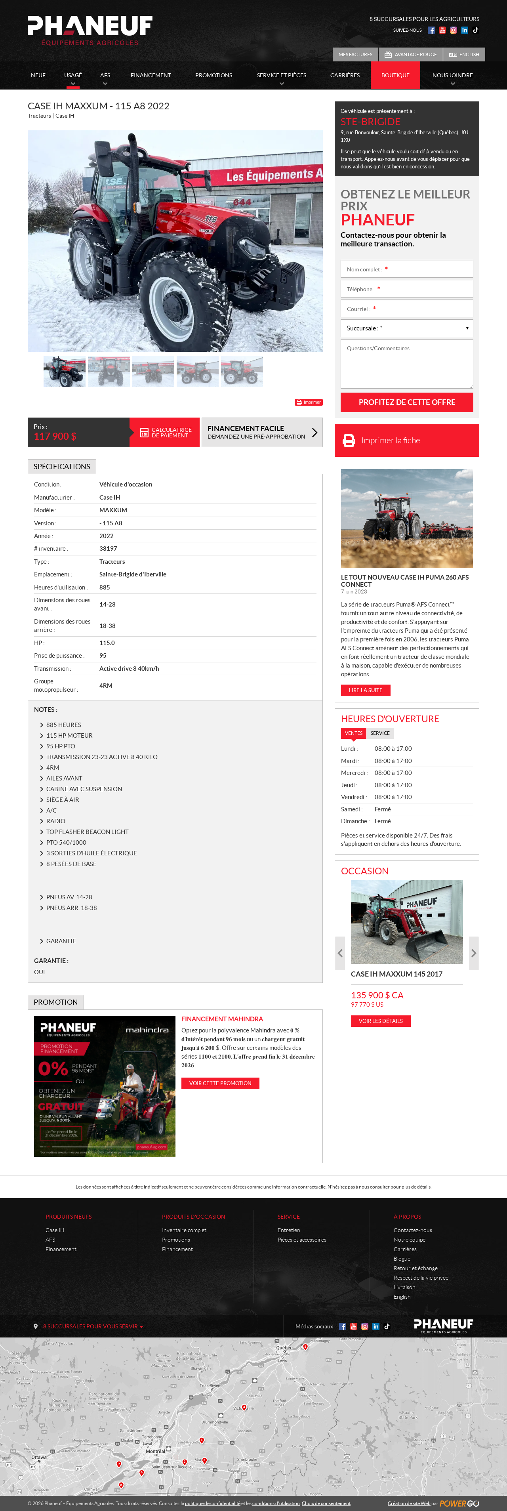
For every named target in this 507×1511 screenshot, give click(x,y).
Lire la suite (366, 690)
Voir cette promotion (220, 1083)
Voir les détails (381, 1021)
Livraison (405, 1287)
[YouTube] (442, 30)
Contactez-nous (413, 1230)
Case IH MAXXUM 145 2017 (396, 974)
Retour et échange (416, 1268)
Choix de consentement (326, 1503)
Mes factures (355, 54)
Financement (61, 1249)
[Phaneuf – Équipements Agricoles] (90, 31)
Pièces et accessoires (302, 1239)
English (469, 54)
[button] (43, 241)
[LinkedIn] (464, 30)
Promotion (56, 1002)
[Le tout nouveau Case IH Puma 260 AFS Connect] (407, 518)
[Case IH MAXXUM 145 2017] (407, 922)
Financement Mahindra (222, 1019)
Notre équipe (409, 1239)
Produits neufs (68, 1216)
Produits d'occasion (193, 1216)
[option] (175, 241)
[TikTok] (475, 30)
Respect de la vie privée (421, 1277)
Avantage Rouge (416, 54)
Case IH (55, 1230)
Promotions (176, 1239)
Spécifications (62, 466)
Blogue (402, 1258)
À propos (407, 1216)
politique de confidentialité (212, 1503)
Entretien (289, 1230)
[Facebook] (431, 30)
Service (289, 1216)
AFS (50, 1239)
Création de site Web (409, 1503)
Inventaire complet (184, 1230)
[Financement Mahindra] (104, 1086)
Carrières (405, 1249)
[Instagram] (453, 30)
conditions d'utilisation (276, 1503)
